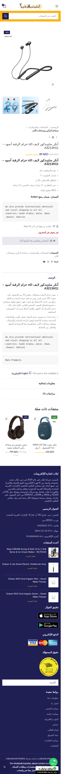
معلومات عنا (52, 698)
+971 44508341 (45, 526)
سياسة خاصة (52, 714)
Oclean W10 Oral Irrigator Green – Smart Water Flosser (26, 595)
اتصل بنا (54, 703)
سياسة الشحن (52, 709)
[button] (35, 418)
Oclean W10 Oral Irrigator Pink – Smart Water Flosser (27, 580)
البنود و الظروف (51, 719)
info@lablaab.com (34, 536)
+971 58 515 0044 (44, 531)
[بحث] (5, 16)
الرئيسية (54, 127)
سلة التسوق (53, 735)
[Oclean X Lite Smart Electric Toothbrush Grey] (53, 568)
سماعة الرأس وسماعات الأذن (45, 131)
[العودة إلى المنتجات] (53, 137)
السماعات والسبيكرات (38, 127)
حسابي (55, 725)
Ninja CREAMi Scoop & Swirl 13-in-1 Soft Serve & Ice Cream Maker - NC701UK (26, 550)
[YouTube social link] (44, 262)
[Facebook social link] (52, 262)
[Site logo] (30, 6)
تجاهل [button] (4, 767)
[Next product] (49, 137)
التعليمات (54, 746)
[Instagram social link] (48, 262)
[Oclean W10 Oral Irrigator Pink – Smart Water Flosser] (53, 582)
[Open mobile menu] (57, 6)
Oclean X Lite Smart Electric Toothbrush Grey (24, 564)
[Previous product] (56, 137)
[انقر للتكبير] (52, 84)
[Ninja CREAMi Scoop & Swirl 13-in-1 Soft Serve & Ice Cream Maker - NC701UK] (53, 553)
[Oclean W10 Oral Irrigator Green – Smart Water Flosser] (53, 597)
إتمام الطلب (53, 730)
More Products (13, 360)
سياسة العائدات (51, 741)
